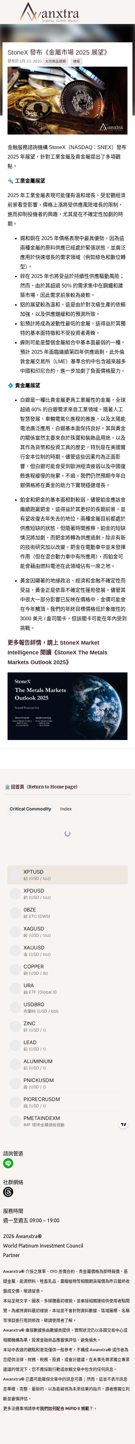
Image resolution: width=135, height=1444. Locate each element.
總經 (76, 61)
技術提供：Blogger (71, 1435)
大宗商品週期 (55, 61)
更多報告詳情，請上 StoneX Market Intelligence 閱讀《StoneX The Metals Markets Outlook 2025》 (57, 652)
